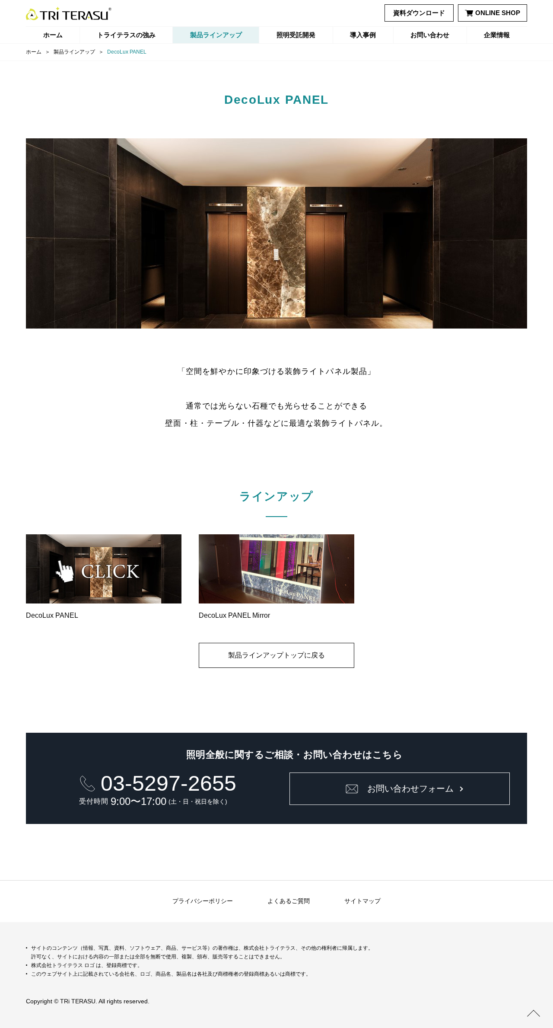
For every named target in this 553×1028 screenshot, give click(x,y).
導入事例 (363, 34)
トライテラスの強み (126, 34)
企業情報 (497, 34)
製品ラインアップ (216, 34)
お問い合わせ (429, 34)
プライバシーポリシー (202, 900)
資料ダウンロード (419, 12)
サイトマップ (362, 900)
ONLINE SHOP (497, 12)
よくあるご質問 (288, 900)
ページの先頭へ (533, 1013)
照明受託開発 (295, 34)
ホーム (53, 34)
